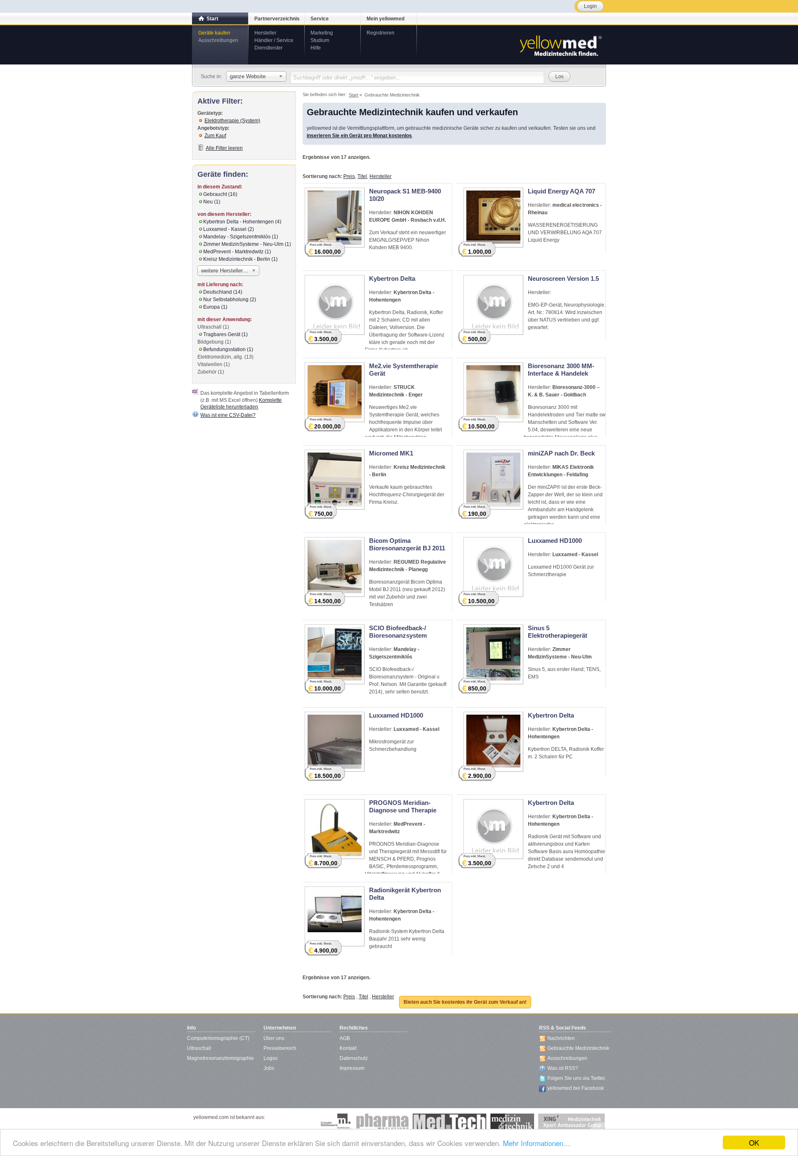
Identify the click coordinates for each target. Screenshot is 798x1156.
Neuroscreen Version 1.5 (563, 278)
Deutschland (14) (222, 292)
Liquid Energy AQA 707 (561, 191)
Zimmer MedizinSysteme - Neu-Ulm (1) (247, 244)
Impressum (352, 1068)
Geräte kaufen (214, 33)
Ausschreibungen (218, 40)
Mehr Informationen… (536, 1143)
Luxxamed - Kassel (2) (228, 229)
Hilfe (315, 48)
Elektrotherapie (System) (232, 121)
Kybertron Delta (392, 278)
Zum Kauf (215, 136)
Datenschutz (354, 1058)
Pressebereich (280, 1048)
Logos (271, 1058)
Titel (362, 176)
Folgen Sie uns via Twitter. (576, 1078)
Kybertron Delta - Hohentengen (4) (242, 222)
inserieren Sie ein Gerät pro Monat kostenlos (359, 136)
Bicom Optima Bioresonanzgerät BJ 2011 (407, 544)
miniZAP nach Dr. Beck (561, 453)
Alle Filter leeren (224, 148)
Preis (349, 176)
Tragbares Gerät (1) (225, 334)
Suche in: (211, 76)
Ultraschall (199, 1048)
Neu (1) (211, 202)
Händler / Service (273, 40)
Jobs (269, 1068)
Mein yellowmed (385, 19)
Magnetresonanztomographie (220, 1058)
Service (319, 19)
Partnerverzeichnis (277, 19)
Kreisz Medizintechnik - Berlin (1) (240, 259)
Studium (319, 40)
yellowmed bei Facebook (575, 1088)
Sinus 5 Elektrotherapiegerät (557, 631)
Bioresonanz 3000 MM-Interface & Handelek (561, 369)
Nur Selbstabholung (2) (229, 299)
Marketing (321, 33)
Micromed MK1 (391, 453)
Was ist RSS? (562, 1068)
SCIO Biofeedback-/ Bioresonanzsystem (398, 631)
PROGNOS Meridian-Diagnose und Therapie (402, 806)
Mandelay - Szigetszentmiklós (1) (240, 237)
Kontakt (348, 1048)
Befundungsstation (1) (228, 349)
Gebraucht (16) (220, 194)
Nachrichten (561, 1038)
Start (212, 19)
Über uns (274, 1038)
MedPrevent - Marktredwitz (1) (237, 252)
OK (754, 1142)
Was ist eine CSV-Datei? (228, 415)
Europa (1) (215, 307)
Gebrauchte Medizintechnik (578, 1048)
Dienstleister (268, 48)
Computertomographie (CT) (218, 1038)
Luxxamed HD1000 (555, 540)
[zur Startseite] (560, 45)
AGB (345, 1038)
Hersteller (265, 33)
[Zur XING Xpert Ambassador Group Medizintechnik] (571, 1122)
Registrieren (380, 33)
